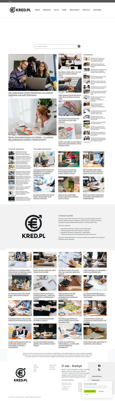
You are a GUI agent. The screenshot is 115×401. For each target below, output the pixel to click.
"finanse (61, 56)
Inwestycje (86, 10)
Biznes (64, 10)
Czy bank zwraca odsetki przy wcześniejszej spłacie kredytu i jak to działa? (94, 320)
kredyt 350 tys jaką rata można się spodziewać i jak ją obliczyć (94, 342)
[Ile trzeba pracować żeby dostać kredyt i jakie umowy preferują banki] (20, 283)
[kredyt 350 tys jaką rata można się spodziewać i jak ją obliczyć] (95, 331)
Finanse (37, 10)
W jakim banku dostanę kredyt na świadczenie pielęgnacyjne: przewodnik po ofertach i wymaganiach (19, 343)
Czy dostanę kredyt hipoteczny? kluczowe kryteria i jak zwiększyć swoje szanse (94, 295)
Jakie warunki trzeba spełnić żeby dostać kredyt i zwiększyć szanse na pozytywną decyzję (93, 171)
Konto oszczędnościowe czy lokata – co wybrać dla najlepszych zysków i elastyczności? (30, 138)
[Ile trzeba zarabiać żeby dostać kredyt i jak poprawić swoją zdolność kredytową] (44, 184)
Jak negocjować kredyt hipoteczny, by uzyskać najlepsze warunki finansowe (30, 93)
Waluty (56, 10)
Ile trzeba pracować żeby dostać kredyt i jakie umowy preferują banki (19, 295)
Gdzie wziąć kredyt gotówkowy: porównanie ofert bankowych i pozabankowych (93, 196)
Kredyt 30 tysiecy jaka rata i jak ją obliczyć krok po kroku (44, 271)
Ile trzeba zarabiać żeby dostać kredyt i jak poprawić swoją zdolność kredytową (43, 196)
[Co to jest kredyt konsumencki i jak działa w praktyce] (45, 308)
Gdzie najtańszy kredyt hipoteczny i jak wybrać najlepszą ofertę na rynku (69, 96)
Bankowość (47, 10)
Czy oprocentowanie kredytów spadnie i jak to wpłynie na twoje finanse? (44, 343)
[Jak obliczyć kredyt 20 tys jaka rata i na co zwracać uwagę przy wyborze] (70, 260)
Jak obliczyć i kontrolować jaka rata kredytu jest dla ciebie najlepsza (68, 119)
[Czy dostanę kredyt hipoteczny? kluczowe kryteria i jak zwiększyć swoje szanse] (95, 283)
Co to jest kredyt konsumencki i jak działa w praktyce (43, 319)
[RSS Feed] (99, 370)
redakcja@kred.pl (97, 376)
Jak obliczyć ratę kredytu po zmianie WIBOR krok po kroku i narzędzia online (68, 320)
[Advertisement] (57, 31)
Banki (10, 277)
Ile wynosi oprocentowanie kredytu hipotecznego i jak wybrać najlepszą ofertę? (67, 171)
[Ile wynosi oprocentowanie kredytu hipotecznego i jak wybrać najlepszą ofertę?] (68, 159)
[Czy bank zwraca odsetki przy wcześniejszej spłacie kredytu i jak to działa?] (95, 308)
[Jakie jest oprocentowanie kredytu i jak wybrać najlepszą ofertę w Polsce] (68, 184)
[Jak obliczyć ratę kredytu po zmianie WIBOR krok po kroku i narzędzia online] (70, 308)
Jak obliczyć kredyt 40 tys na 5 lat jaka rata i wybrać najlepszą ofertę (69, 73)
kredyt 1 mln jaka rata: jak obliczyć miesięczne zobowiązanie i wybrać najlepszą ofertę (70, 143)
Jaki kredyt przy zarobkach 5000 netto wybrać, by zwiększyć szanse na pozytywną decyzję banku (19, 271)
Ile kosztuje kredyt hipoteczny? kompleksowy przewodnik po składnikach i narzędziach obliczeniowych (43, 171)
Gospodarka (97, 10)
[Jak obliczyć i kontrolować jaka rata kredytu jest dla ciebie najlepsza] (70, 108)
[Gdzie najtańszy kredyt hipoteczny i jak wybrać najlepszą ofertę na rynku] (70, 85)
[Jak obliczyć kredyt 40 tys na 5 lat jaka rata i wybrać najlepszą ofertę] (70, 61)
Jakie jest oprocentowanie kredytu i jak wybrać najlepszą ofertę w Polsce (68, 196)
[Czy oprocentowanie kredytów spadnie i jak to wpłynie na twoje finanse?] (45, 331)
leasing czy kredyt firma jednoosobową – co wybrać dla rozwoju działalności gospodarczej (68, 343)
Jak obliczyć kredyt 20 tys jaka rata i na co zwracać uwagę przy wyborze (69, 271)
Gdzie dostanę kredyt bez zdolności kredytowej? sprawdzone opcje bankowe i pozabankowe (68, 295)
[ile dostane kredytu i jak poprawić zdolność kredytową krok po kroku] (20, 308)
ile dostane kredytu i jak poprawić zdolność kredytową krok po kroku (19, 319)
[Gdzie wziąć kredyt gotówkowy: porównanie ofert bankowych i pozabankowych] (93, 184)
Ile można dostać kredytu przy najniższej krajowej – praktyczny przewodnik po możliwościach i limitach (44, 295)
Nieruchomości (74, 10)
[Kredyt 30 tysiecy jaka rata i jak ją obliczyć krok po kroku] (45, 260)
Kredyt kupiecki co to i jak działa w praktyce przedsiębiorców (94, 271)
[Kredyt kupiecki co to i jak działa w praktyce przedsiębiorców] (95, 260)
